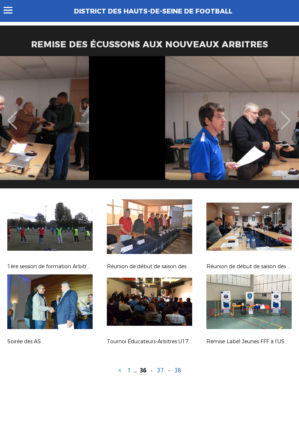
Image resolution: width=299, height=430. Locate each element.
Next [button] (285, 115)
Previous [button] (12, 115)
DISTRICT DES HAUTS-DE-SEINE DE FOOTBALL (153, 11)
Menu (11, 10)
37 (160, 370)
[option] (149, 125)
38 (178, 370)
